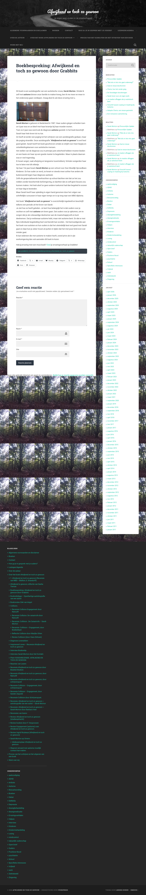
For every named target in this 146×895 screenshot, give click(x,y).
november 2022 (112, 387)
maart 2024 (111, 336)
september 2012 (113, 492)
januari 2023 (111, 380)
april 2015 (110, 462)
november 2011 (112, 513)
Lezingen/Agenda (126, 30)
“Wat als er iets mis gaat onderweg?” (120, 82)
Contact (69, 30)
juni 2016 (110, 435)
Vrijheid (110, 269)
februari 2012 (112, 502)
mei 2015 (110, 458)
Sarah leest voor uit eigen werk (118, 96)
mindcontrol (111, 242)
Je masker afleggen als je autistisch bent (120, 160)
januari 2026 (111, 295)
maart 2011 (111, 523)
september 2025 (113, 305)
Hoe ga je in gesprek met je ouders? (95, 30)
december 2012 (112, 482)
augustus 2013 (112, 475)
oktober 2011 (112, 516)
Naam (19, 329)
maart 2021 (111, 397)
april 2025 (110, 312)
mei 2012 (110, 499)
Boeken (55, 30)
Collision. (14, 606)
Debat (109, 204)
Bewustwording (112, 198)
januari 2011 (111, 530)
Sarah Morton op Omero (20, 738)
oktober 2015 (112, 448)
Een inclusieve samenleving (117, 114)
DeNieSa (110, 208)
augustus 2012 (112, 496)
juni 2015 (110, 455)
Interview (110, 228)
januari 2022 (111, 394)
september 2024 (113, 322)
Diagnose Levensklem (19, 641)
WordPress (63, 890)
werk (109, 272)
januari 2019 (111, 404)
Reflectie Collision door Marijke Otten (27, 633)
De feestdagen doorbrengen (117, 93)
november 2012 (112, 485)
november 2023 (112, 349)
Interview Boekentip (18, 650)
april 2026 (110, 292)
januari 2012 (111, 506)
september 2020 (113, 401)
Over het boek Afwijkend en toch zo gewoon (51, 38)
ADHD (109, 187)
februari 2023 (112, 377)
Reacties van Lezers (18, 664)
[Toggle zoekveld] (135, 45)
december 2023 (112, 346)
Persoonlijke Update (114, 79)
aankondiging (112, 184)
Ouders (109, 252)
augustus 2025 (112, 309)
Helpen (109, 225)
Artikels (110, 191)
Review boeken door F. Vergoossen (24, 723)
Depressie (110, 211)
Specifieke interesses (115, 266)
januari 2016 (111, 441)
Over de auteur (17, 38)
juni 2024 (110, 333)
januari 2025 (111, 319)
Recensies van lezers (18, 713)
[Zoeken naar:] (121, 65)
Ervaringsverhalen (113, 221)
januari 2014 (111, 472)
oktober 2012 (112, 489)
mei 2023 (110, 367)
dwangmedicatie (113, 218)
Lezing (109, 238)
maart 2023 (111, 373)
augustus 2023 (112, 360)
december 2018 (112, 407)
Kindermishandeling (114, 235)
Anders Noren (122, 890)
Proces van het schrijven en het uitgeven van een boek (106, 38)
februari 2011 (112, 526)
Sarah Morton (112, 126)
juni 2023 (110, 363)
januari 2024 (111, 343)
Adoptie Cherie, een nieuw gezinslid (120, 110)
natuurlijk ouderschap (115, 245)
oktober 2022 (112, 390)
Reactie (19, 298)
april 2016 (110, 438)
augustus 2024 (112, 326)
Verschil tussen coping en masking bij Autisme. (119, 171)
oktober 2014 (112, 465)
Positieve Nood (112, 255)
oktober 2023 (112, 353)
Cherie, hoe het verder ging (116, 89)
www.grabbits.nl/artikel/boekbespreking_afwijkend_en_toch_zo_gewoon (46, 251)
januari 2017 (111, 428)
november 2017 (112, 421)
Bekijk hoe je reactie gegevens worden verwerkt (73, 375)
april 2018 (110, 417)
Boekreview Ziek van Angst (21, 602)
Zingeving (110, 279)
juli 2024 (110, 329)
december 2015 (112, 445)
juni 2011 (110, 519)
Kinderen (110, 232)
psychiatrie (111, 259)
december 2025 (112, 299)
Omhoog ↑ (135, 890)
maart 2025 (111, 315)
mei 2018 (110, 414)
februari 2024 (112, 339)
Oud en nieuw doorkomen (116, 86)
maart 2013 (111, 479)
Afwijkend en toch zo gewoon (73, 11)
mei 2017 (110, 424)
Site (17, 349)
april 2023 (110, 370)
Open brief (111, 249)
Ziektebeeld (111, 276)
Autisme (110, 194)
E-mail (19, 339)
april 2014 (110, 468)
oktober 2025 (112, 302)
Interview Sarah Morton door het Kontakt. (27, 654)
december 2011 (112, 509)
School (109, 262)
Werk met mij (16, 45)
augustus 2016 (112, 431)
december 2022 (112, 383)
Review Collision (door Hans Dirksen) (27, 637)
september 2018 (113, 411)
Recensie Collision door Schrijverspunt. (26, 697)
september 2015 (113, 451)
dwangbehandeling (113, 215)
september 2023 (113, 356)
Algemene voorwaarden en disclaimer (28, 30)
